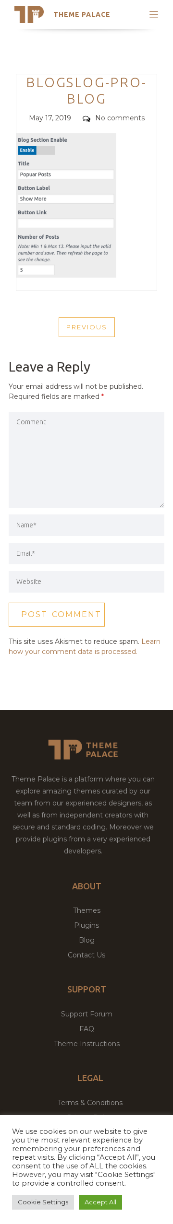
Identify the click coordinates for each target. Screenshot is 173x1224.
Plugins (86, 925)
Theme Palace (82, 14)
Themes (86, 910)
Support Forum (86, 1014)
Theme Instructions (87, 1043)
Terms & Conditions (90, 1102)
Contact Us (86, 955)
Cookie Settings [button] (43, 1202)
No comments (120, 118)
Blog (87, 940)
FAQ (86, 1029)
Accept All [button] (100, 1202)
